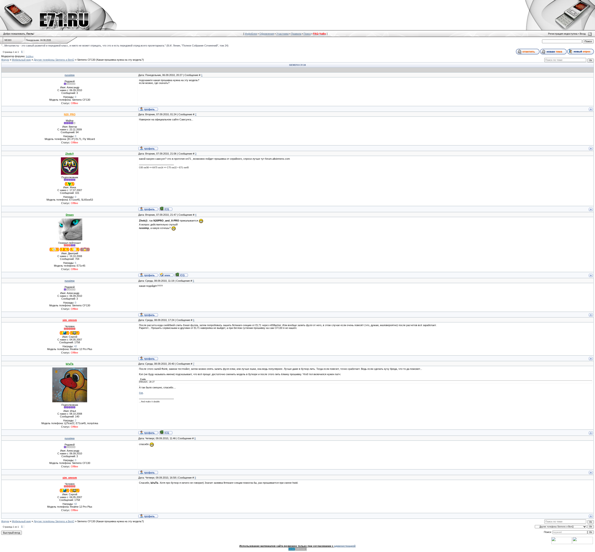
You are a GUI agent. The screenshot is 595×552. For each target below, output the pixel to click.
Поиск (307, 33)
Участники (282, 33)
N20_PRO (70, 114)
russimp (70, 75)
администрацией (345, 546)
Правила (296, 33)
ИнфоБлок (251, 33)
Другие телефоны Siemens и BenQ (54, 59)
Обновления (266, 33)
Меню (7, 40)
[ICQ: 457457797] (165, 432)
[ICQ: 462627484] (165, 209)
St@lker (29, 56)
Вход (582, 33)
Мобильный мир (21, 59)
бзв (141, 392)
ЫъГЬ (69, 363)
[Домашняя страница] (166, 275)
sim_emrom (70, 320)
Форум (5, 59)
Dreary (70, 214)
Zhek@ (69, 153)
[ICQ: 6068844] (181, 275)
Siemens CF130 (86, 59)
